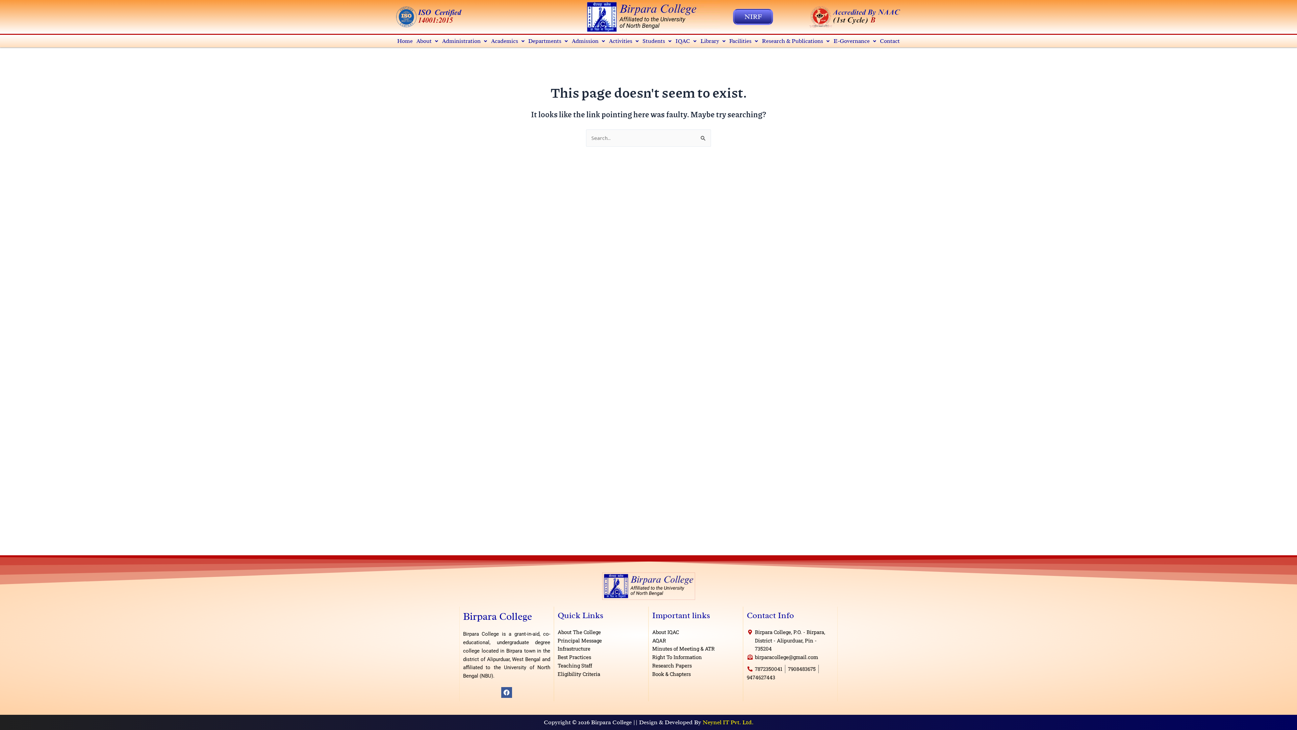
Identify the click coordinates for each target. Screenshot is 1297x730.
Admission (585, 41)
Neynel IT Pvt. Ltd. (728, 722)
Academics (504, 41)
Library (710, 41)
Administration (461, 41)
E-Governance (852, 41)
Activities (620, 41)
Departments (544, 41)
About (424, 41)
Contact (890, 41)
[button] (427, 41)
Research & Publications (792, 41)
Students (653, 41)
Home (405, 41)
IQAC (683, 41)
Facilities (740, 41)
